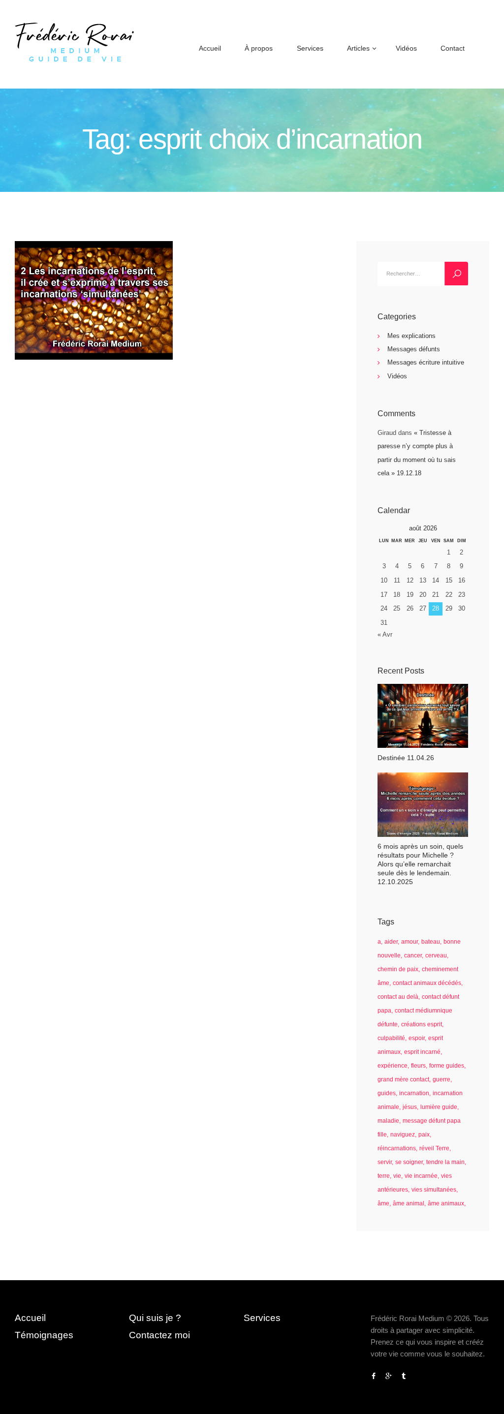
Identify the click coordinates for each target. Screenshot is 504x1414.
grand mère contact (403, 1079)
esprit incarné (422, 1051)
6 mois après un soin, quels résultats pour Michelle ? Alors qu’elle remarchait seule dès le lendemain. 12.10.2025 (420, 864)
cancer (413, 955)
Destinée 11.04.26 (406, 758)
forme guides (446, 1065)
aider (391, 941)
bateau (430, 941)
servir (385, 1162)
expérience (393, 1065)
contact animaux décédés (427, 983)
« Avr (385, 634)
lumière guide (438, 1107)
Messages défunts (413, 349)
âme (383, 1203)
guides (387, 1093)
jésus (410, 1107)
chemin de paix (398, 969)
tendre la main (445, 1162)
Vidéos (397, 376)
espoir (417, 1038)
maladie (388, 1120)
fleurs (418, 1065)
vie (397, 1175)
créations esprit (421, 1024)
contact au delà (398, 996)
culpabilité (391, 1038)
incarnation (414, 1093)
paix (424, 1134)
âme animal (408, 1203)
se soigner (409, 1162)
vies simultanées (433, 1189)
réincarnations (397, 1148)
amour (409, 941)
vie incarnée (421, 1175)
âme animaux (446, 1203)
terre (384, 1175)
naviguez (402, 1134)
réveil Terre (434, 1148)
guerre (441, 1079)
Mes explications (411, 335)
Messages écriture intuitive (425, 362)
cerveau (436, 955)
